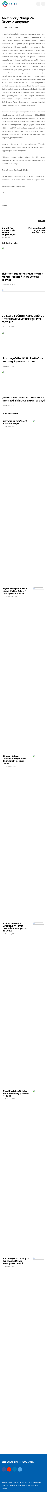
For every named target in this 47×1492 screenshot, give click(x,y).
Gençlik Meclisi (33, 1485)
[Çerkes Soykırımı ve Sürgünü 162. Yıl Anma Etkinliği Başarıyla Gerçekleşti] (23, 383)
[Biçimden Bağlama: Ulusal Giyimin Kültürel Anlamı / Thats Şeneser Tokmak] (23, 259)
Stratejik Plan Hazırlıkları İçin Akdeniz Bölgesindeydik (9, 232)
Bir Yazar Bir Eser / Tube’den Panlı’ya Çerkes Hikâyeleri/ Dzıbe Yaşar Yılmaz (14, 760)
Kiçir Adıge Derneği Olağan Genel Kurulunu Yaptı (36, 231)
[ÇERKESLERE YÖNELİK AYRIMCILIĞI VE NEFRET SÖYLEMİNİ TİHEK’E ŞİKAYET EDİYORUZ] (23, 302)
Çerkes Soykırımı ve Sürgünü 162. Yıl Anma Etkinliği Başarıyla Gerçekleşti (23, 399)
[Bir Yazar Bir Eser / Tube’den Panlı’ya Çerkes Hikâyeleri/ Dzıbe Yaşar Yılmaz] (38, 837)
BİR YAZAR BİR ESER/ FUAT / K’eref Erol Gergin (15, 422)
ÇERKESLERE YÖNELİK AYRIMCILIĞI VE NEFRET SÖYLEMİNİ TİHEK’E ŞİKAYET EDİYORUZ (23, 319)
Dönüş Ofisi (13, 1485)
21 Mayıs (4, 1488)
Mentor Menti (22, 1485)
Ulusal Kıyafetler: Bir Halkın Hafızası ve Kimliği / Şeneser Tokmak (23, 360)
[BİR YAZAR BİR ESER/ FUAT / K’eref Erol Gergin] (38, 502)
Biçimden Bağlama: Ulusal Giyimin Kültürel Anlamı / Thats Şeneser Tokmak (22, 277)
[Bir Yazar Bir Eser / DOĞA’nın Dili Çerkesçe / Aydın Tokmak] (23, 1448)
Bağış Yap (5, 1485)
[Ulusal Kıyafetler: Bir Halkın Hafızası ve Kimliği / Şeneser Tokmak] (23, 344)
